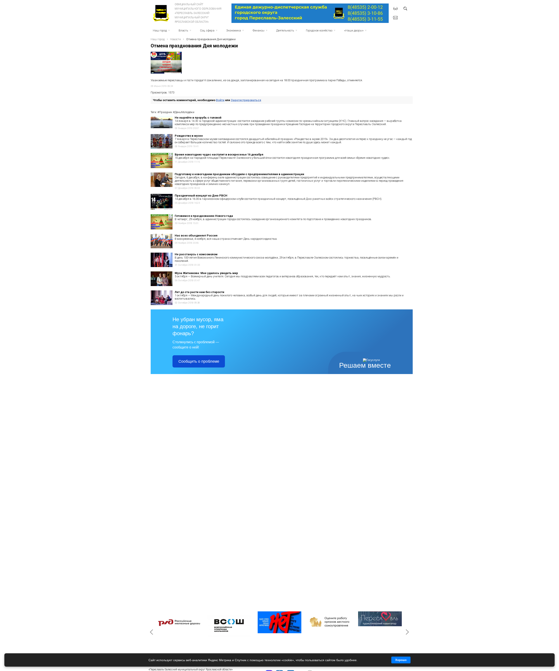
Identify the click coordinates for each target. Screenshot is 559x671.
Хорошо (401, 660)
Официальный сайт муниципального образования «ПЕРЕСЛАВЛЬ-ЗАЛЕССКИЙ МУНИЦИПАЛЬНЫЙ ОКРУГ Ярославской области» (198, 13)
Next (407, 631)
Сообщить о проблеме (198, 361)
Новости (175, 39)
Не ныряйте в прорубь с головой (198, 117)
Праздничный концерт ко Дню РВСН (201, 195)
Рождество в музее (189, 135)
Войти (220, 100)
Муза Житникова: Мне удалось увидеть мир (206, 273)
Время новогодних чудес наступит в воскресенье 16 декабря (219, 154)
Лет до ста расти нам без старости (199, 292)
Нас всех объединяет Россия (196, 235)
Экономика (235, 32)
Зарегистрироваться (246, 100)
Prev (151, 631)
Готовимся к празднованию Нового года (204, 215)
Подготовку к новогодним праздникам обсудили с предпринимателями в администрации (239, 174)
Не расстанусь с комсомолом (196, 254)
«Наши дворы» (355, 32)
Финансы (260, 32)
